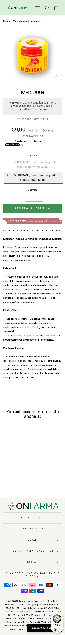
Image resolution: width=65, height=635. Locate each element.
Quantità (32, 190)
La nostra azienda (32, 529)
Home (6, 21)
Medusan (35, 21)
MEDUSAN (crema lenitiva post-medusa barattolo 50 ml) (35, 165)
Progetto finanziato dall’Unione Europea (32, 574)
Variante (32, 155)
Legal (32, 540)
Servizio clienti (33, 518)
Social (32, 562)
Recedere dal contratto (44, 627)
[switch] (57, 630)
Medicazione (20, 21)
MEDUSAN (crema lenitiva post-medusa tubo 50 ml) (35, 177)
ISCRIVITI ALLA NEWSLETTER (32, 551)
